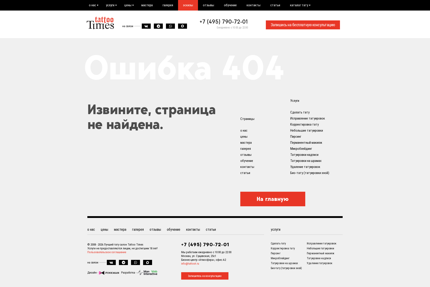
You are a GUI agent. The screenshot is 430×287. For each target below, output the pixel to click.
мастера (147, 5)
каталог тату (299, 5)
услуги (110, 5)
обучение (230, 5)
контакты (253, 5)
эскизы (188, 5)
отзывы (208, 5)
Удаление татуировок (305, 167)
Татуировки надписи (304, 155)
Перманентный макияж (306, 143)
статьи (275, 5)
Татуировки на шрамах (306, 161)
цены (127, 5)
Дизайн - (93, 272)
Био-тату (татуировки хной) (309, 173)
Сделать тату (300, 112)
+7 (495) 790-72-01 (224, 21)
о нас (92, 5)
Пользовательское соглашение (106, 252)
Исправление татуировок (307, 118)
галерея (168, 5)
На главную (273, 199)
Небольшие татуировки (306, 130)
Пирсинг (295, 137)
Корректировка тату (304, 124)
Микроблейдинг (301, 149)
